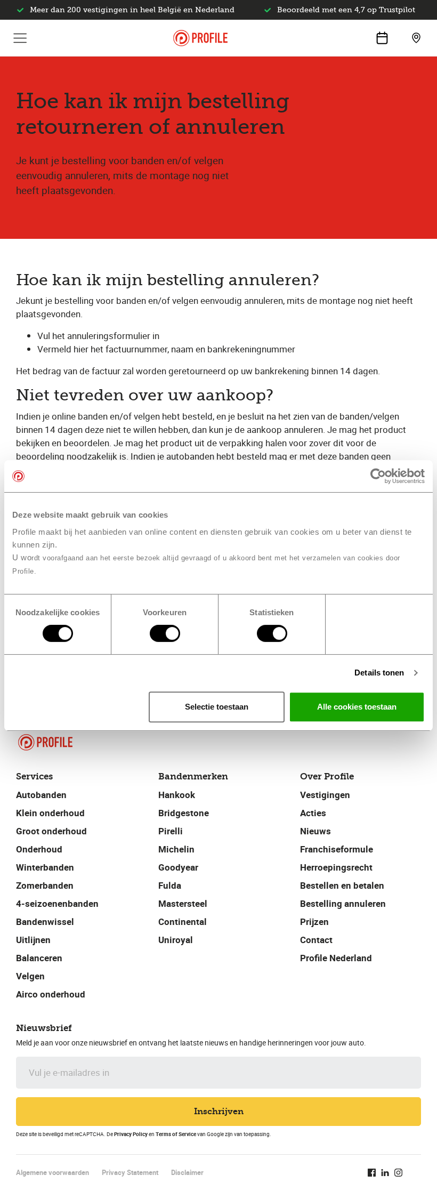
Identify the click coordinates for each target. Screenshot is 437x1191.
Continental (182, 921)
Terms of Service (176, 1134)
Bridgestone (183, 813)
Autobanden (41, 794)
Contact (316, 940)
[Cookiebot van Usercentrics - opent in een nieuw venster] (378, 476)
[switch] (165, 633)
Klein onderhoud (50, 813)
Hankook (176, 794)
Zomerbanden (45, 885)
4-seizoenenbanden (57, 903)
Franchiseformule (336, 849)
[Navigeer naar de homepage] (200, 38)
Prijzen (314, 921)
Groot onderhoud (51, 831)
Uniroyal (175, 940)
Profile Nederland (336, 958)
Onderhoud (39, 849)
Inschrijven (219, 1111)
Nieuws (315, 831)
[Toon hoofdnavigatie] (20, 38)
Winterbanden (45, 867)
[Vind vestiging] (416, 38)
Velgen (30, 976)
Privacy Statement (130, 1172)
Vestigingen (325, 794)
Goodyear (178, 867)
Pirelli (170, 831)
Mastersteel (182, 903)
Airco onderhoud (50, 994)
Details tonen (379, 672)
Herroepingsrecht (336, 867)
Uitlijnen (33, 940)
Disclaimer (187, 1172)
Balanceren (39, 958)
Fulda (169, 885)
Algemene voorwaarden (52, 1172)
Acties (313, 813)
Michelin (176, 849)
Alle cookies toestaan (356, 706)
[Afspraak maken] (382, 38)
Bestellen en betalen (342, 885)
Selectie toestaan (216, 706)
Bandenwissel (45, 921)
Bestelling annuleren (343, 903)
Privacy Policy (131, 1134)
